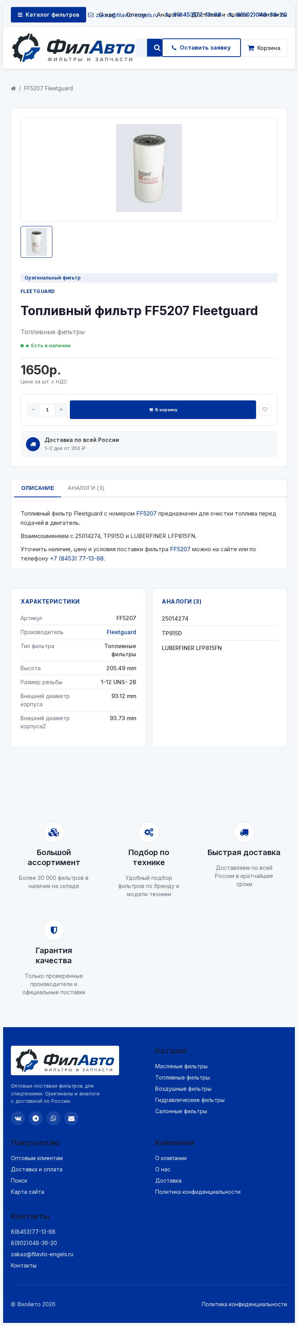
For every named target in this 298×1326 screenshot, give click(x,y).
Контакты (23, 1265)
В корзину (166, 409)
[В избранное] (265, 410)
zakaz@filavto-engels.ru (127, 15)
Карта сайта (27, 1191)
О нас (162, 1169)
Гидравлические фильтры (190, 1100)
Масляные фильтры (181, 1066)
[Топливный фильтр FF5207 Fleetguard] (149, 210)
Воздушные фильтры (183, 1088)
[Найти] (157, 48)
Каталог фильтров (52, 14)
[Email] (71, 1118)
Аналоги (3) (86, 488)
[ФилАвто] (73, 47)
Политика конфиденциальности (198, 1191)
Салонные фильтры (181, 1111)
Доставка (168, 1180)
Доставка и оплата (36, 1169)
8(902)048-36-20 (261, 14)
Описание (37, 488)
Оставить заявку (205, 47)
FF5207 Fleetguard (48, 88)
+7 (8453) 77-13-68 (77, 558)
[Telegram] (36, 1118)
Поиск (19, 1180)
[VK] (18, 1118)
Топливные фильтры (182, 1077)
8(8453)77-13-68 (197, 14)
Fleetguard (38, 291)
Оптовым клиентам (37, 1158)
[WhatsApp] (54, 1118)
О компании (171, 1158)
